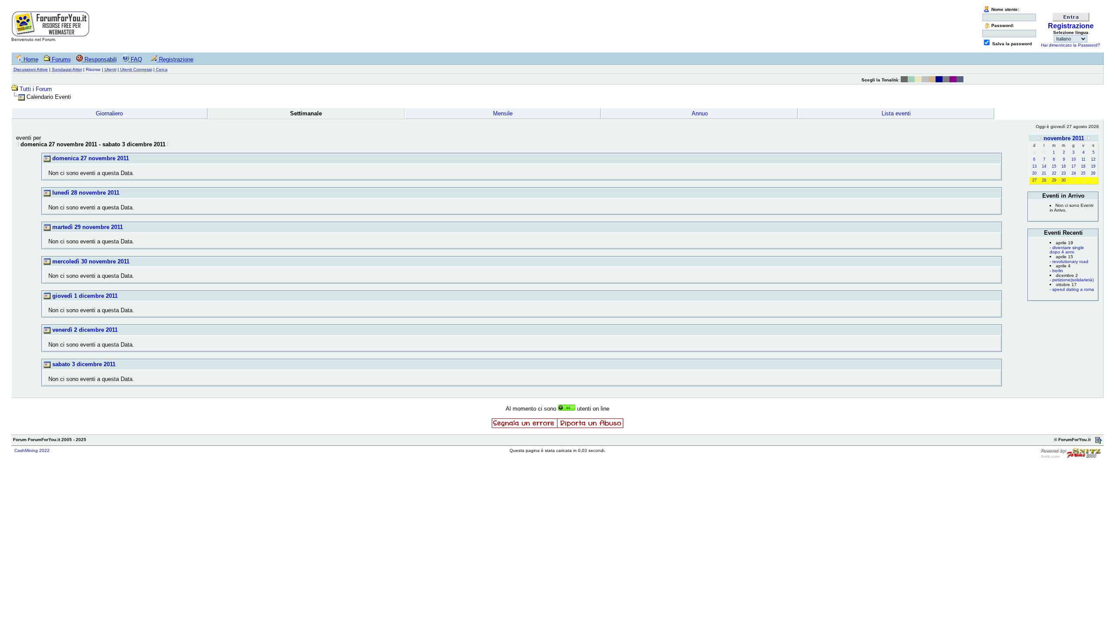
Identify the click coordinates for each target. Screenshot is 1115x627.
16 (1063, 166)
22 (1054, 173)
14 (1044, 166)
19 (1093, 166)
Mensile (503, 113)
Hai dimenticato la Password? (1070, 45)
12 (1093, 159)
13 (1034, 166)
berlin (1057, 270)
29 (1054, 180)
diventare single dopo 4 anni (1067, 250)
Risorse (93, 69)
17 (1073, 166)
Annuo (700, 113)
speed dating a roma (1073, 289)
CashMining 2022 (32, 450)
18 (1083, 166)
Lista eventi (896, 113)
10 (1073, 159)
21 (1044, 173)
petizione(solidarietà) (1073, 279)
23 (1063, 173)
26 (1093, 173)
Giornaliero (109, 113)
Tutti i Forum (36, 89)
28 (1044, 180)
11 (1083, 159)
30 (1063, 180)
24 (1073, 173)
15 (1054, 166)
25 (1083, 173)
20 (1034, 173)
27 (1034, 180)
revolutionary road (1070, 261)
